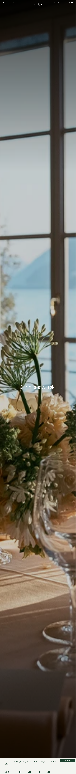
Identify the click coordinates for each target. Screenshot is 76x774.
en (10, 2)
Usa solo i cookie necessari (67, 767)
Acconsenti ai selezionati (67, 763)
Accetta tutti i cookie (67, 760)
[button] (4, 2)
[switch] (29, 772)
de (12, 2)
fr (13, 2)
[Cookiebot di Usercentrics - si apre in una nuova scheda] (6, 772)
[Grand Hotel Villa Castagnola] (38, 4)
